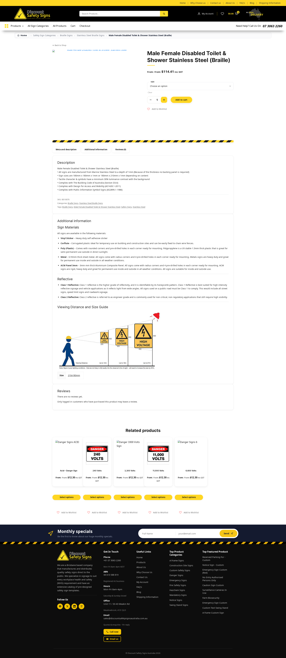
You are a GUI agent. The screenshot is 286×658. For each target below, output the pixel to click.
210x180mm (74, 375)
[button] (157, 109)
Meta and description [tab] (66, 149)
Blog (138, 592)
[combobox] (119, 13)
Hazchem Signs (177, 590)
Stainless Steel (139, 207)
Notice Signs (176, 600)
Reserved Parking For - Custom (213, 558)
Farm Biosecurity (210, 597)
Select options (66, 497)
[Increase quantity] (164, 100)
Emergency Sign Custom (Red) (214, 571)
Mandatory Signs (178, 595)
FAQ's (139, 587)
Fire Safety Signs (178, 585)
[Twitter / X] (67, 606)
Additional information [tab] (96, 149)
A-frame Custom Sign (213, 612)
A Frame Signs (177, 560)
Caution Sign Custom (213, 585)
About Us (141, 567)
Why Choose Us (144, 572)
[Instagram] (81, 606)
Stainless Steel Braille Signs (90, 35)
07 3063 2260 (272, 26)
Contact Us (141, 577)
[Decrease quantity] (150, 99)
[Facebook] (60, 606)
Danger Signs (176, 575)
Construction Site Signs (181, 565)
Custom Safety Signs (180, 570)
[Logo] (6, 26)
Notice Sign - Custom (213, 565)
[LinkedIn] (74, 606)
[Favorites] (222, 13)
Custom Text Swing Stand (215, 607)
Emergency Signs (178, 580)
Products (141, 562)
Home (139, 557)
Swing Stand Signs (179, 605)
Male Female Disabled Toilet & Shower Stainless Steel (97, 207)
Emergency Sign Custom (214, 602)
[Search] (164, 14)
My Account (142, 582)
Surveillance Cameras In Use (214, 591)
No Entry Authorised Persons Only (212, 579)
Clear (150, 92)
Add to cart (181, 99)
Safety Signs (126, 207)
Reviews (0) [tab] (120, 149)
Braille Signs (73, 203)
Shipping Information (147, 597)
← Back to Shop (59, 45)
